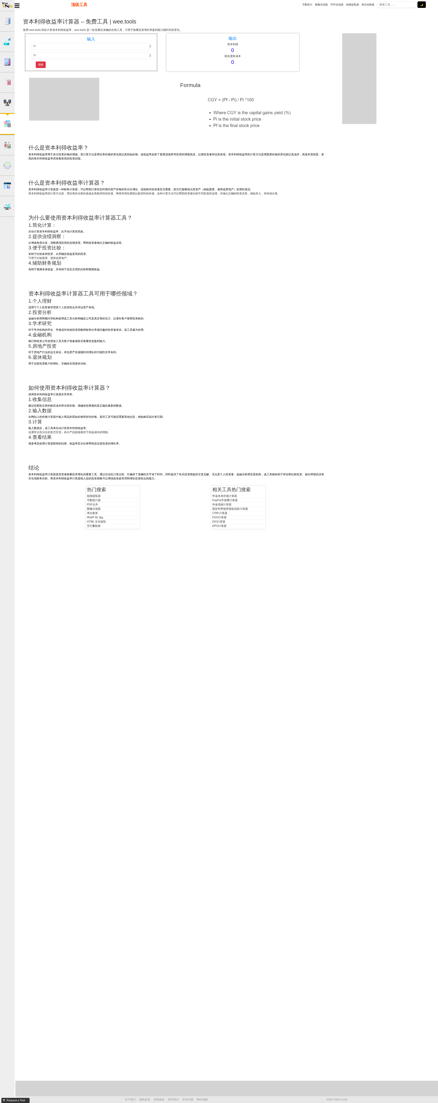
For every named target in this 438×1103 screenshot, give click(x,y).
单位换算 (92, 513)
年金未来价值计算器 (224, 495)
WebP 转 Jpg (95, 517)
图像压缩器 (321, 4)
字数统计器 (94, 500)
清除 (40, 64)
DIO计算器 (218, 521)
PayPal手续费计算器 (225, 500)
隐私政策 (144, 1099)
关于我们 (130, 1099)
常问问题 (187, 1099)
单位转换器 (368, 4)
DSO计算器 (219, 517)
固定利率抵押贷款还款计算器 (230, 508)
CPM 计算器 (219, 513)
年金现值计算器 (221, 504)
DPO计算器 (219, 525)
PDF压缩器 (337, 4)
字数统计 (307, 4)
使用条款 (159, 1099)
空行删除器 (94, 525)
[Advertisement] (67, 99)
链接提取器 (352, 4)
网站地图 (202, 1099)
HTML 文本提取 (96, 521)
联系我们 (173, 1099)
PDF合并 (92, 504)
